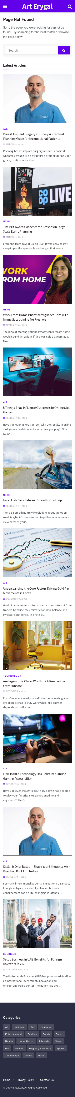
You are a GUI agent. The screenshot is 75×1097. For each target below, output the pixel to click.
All (5, 129)
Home (6, 1080)
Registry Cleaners (40, 1048)
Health (9, 1041)
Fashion (32, 1034)
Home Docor (26, 1041)
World (41, 1055)
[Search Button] (64, 50)
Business (9, 954)
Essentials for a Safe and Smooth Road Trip (32, 500)
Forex (59, 1034)
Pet (7, 1048)
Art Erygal (37, 6)
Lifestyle (44, 1041)
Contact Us (47, 1080)
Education (46, 1026)
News (7, 221)
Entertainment (13, 1034)
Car (32, 1026)
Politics (19, 1048)
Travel (28, 1055)
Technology (12, 676)
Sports (61, 1048)
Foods (46, 1034)
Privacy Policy (25, 1080)
